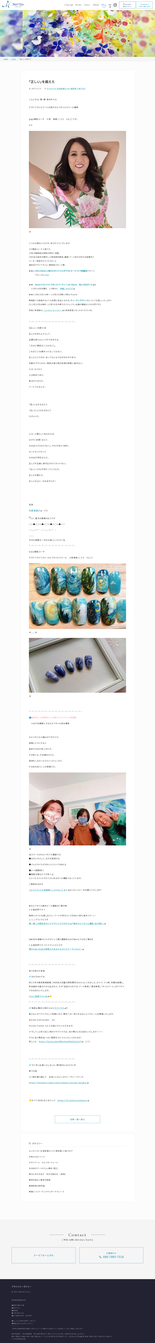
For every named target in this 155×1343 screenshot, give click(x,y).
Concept (69, 4)
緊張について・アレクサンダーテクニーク (46, 1191)
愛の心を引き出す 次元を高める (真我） (47, 1174)
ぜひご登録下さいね (38, 996)
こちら (46, 274)
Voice (87, 4)
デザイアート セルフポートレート (44, 1162)
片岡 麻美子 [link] (34, 510)
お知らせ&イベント (37, 1156)
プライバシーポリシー (22, 1286)
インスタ (115, 5)
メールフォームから (44, 1255)
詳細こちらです (66, 288)
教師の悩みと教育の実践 (40, 1179)
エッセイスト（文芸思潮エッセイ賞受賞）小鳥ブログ (66, 88)
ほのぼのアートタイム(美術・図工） (44, 1168)
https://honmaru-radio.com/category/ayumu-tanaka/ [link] (58, 1082)
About (96, 4)
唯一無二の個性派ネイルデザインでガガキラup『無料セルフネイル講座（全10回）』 (66, 923)
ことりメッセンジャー (53, 310)
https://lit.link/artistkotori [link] (72, 1100)
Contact (144, 4)
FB (110, 5)
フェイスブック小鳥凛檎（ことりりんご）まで (48, 889)
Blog (104, 4)
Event (79, 4)
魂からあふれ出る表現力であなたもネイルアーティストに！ (55, 949)
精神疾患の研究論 (37, 1185)
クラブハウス (58, 1008)
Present (127, 4)
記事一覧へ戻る (77, 1119)
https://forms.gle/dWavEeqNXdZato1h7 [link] (60, 1041)
